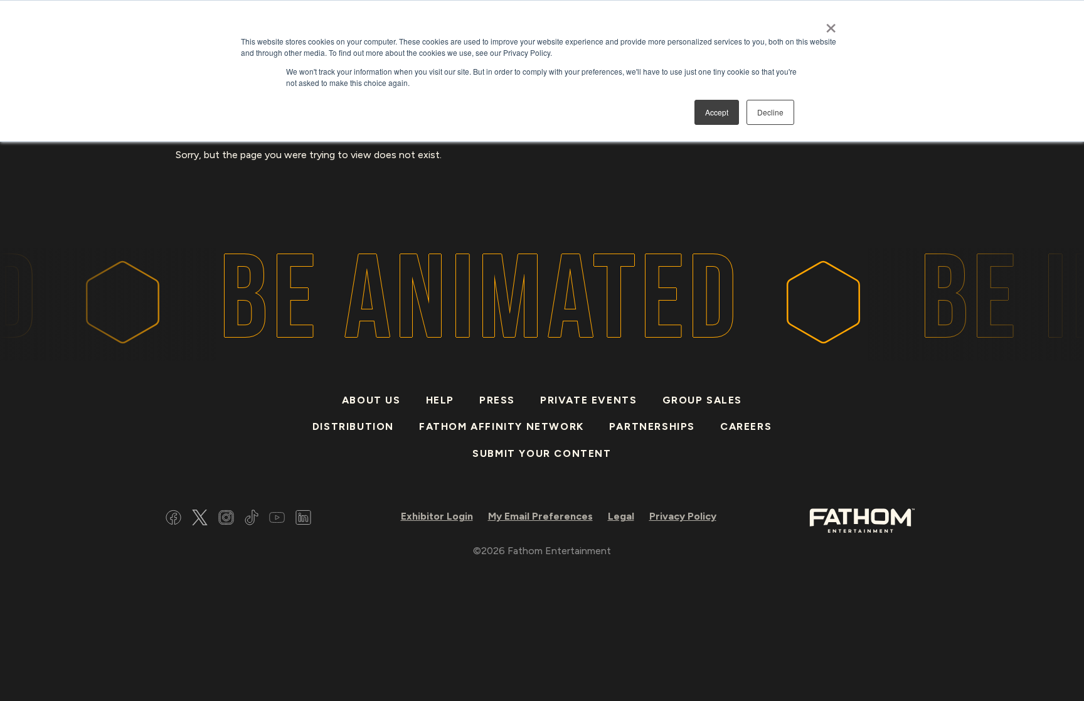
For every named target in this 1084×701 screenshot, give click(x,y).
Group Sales (702, 400)
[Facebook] (173, 519)
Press (497, 400)
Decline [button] (770, 112)
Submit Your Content (541, 453)
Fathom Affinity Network (501, 426)
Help (440, 400)
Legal (621, 516)
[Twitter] (200, 519)
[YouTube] (277, 519)
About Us (371, 400)
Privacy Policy (682, 516)
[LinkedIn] (303, 519)
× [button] (831, 23)
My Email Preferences (540, 516)
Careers (746, 426)
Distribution (353, 426)
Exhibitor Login (437, 516)
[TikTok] (251, 519)
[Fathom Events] (861, 519)
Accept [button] (716, 112)
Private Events (588, 400)
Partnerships (652, 426)
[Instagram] (226, 519)
